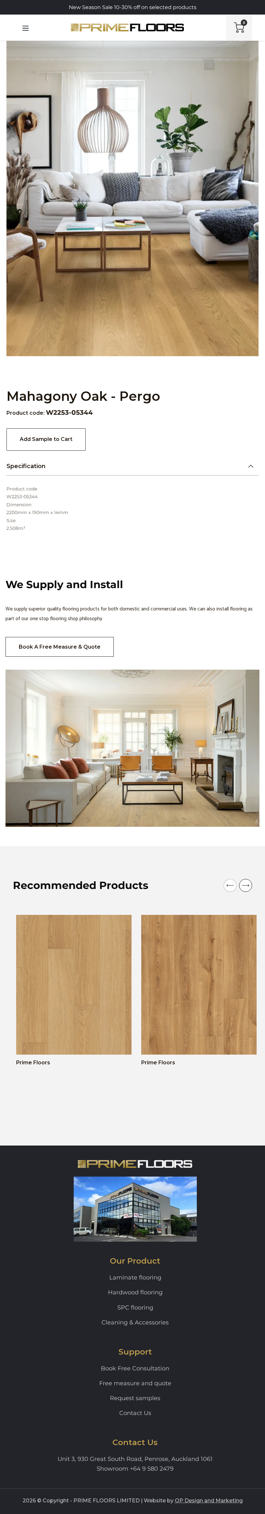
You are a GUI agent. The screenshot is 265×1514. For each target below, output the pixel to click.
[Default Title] (30, 1044)
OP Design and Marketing (209, 1501)
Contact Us (135, 1413)
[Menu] (26, 27)
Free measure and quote (135, 1383)
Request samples (135, 1398)
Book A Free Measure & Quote (60, 647)
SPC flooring (135, 1307)
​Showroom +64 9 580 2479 (135, 1468)
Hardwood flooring (135, 1292)
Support (135, 1351)
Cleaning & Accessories (135, 1322)
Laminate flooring (135, 1277)
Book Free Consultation (135, 1368)
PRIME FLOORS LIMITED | (108, 1501)
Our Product (135, 1261)
